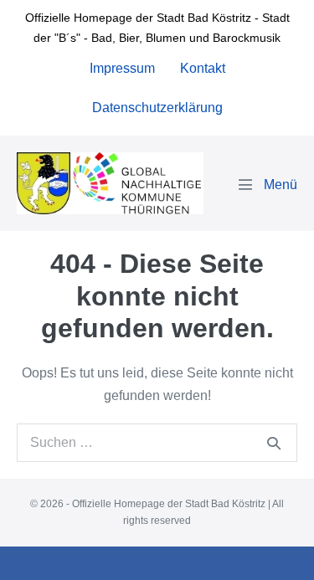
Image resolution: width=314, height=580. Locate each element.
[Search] (274, 443)
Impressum (122, 68)
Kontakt (202, 68)
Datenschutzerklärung (157, 107)
